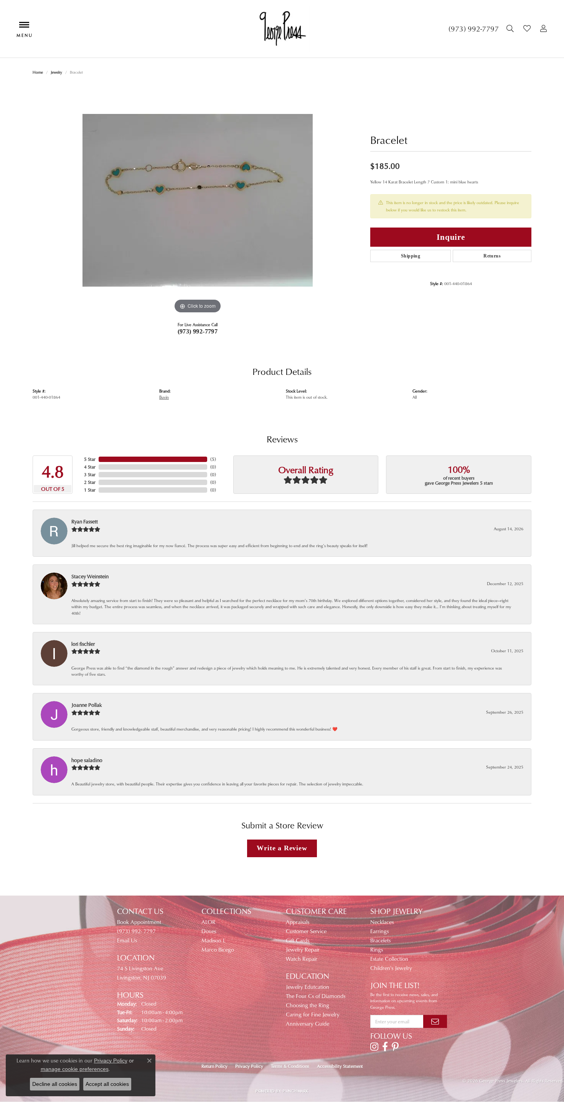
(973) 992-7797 (198, 331)
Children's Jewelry (391, 968)
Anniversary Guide (307, 1024)
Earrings (379, 931)
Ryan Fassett (84, 521)
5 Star (90, 459)
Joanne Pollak (86, 704)
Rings (376, 949)
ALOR (208, 922)
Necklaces (382, 922)
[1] (435, 1021)
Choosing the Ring (307, 1005)
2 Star (90, 482)
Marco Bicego (217, 949)
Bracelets (380, 940)
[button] (511, 29)
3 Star (90, 474)
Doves (208, 931)
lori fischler (83, 643)
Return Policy (214, 1066)
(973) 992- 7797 (136, 931)
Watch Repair (301, 959)
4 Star (90, 467)
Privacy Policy (249, 1066)
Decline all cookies (54, 1084)
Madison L (213, 940)
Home (38, 72)
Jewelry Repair (303, 949)
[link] (474, 29)
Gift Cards (297, 940)
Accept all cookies (107, 1084)
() (213, 459)
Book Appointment (139, 922)
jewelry (56, 72)
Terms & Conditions (290, 1066)
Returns (492, 256)
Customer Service (306, 931)
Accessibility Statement (340, 1066)
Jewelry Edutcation (307, 987)
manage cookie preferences (75, 1069)
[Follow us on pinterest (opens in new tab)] (395, 1046)
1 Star (90, 490)
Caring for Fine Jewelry (313, 1014)
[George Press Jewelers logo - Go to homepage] (282, 29)
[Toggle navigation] (24, 28)
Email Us (127, 940)
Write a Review (282, 848)
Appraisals (297, 922)
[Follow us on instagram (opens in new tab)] (374, 1046)
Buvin (164, 397)
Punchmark (295, 1091)
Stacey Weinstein (90, 576)
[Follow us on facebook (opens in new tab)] (385, 1046)
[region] (197, 200)
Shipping (410, 256)
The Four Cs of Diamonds (315, 996)
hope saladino (86, 760)
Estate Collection (389, 959)
